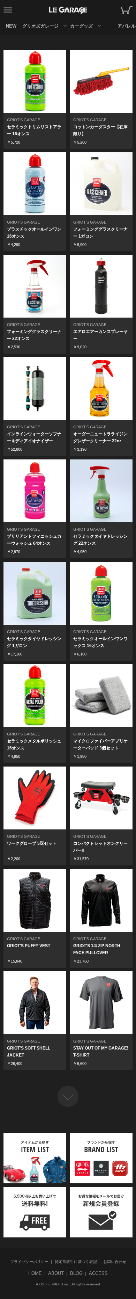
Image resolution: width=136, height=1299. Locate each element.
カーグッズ (81, 26)
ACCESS (98, 1273)
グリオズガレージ (40, 26)
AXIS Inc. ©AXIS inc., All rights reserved (68, 1284)
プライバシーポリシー (29, 1262)
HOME (35, 1273)
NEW (11, 26)
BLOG (76, 1273)
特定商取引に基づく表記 (76, 1262)
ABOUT (56, 1273)
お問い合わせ (114, 1262)
